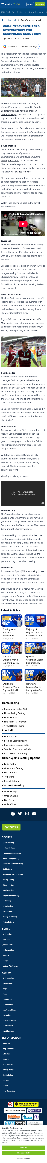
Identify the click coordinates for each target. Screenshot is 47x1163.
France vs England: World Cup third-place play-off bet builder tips (10, 659)
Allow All (23, 1147)
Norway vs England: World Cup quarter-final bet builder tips (34, 687)
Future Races (10, 717)
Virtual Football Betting (15, 753)
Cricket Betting (11, 781)
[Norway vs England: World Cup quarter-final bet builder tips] (35, 675)
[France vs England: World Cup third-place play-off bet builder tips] (11, 648)
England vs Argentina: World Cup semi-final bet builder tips (11, 687)
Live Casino (9, 800)
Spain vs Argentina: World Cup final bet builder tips (34, 659)
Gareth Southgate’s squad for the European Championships (21, 111)
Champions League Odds (16, 745)
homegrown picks (10, 160)
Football (12, 20)
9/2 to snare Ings (30, 571)
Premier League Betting (16, 740)
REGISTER (40, 4)
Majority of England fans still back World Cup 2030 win (34, 632)
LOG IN (30, 4)
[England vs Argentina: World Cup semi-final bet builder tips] (11, 675)
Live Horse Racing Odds (16, 721)
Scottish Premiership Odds (17, 749)
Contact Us (11, 827)
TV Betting (9, 776)
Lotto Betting (10, 764)
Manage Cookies (23, 1158)
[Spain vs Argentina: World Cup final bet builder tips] (35, 648)
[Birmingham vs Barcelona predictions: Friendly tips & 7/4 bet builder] (11, 620)
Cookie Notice (22, 1138)
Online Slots (10, 804)
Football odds (11, 736)
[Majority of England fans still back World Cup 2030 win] (35, 620)
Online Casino (11, 795)
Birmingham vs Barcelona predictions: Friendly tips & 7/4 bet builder (11, 632)
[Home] (2, 20)
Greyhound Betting (13, 768)
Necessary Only (23, 1153)
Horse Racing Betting (14, 713)
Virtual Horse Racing (14, 725)
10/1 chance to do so (20, 171)
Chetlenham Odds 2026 (15, 709)
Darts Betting (10, 772)
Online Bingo (10, 791)
